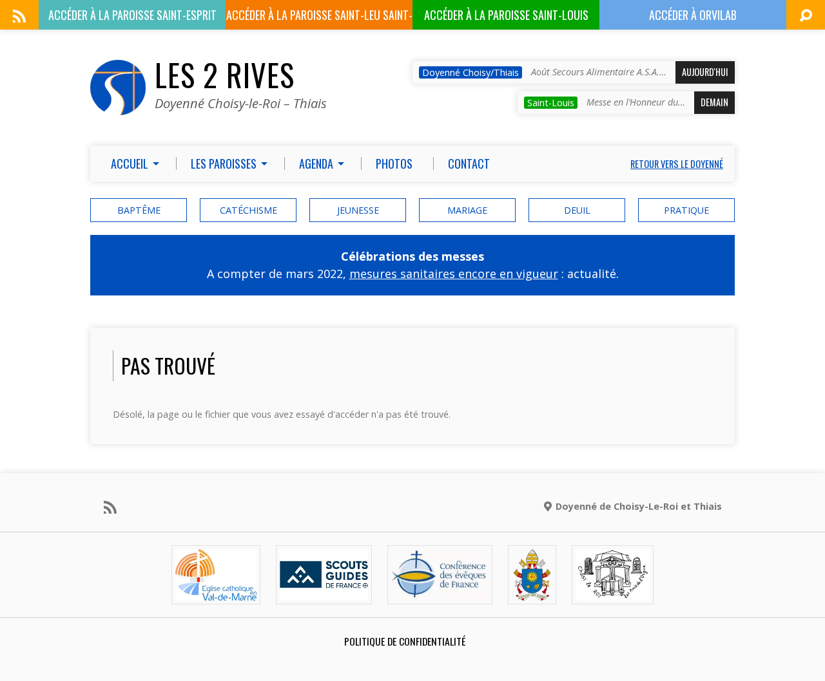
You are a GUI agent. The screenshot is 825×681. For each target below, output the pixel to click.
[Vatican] (532, 593)
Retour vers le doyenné (676, 164)
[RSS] (19, 16)
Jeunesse (358, 210)
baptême (138, 210)
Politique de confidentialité (404, 641)
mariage (467, 210)
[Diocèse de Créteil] (216, 593)
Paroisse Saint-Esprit (132, 14)
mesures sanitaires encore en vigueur (453, 273)
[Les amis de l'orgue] (612, 593)
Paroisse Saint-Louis (506, 14)
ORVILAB (693, 14)
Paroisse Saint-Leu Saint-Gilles (319, 18)
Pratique (686, 210)
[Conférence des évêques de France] (440, 593)
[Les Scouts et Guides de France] (324, 593)
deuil (577, 210)
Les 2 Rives (225, 74)
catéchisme (248, 210)
